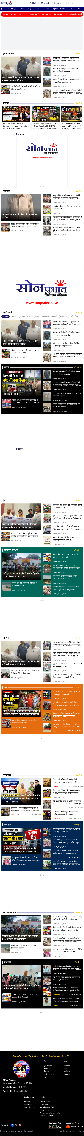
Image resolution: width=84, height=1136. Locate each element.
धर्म (79, 9)
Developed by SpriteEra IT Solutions (72, 1131)
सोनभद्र (14, 317)
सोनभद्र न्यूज (12, 9)
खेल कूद (46, 1071)
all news (5, 317)
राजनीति (39, 9)
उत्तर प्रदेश (67, 1066)
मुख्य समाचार (48, 1066)
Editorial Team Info (47, 1116)
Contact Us (28, 1104)
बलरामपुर (46, 317)
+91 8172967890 (25, 1087)
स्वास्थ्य (71, 9)
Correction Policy (46, 1104)
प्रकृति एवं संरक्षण (59, 9)
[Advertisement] (42, 35)
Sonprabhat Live (76, 1127)
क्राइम (30, 9)
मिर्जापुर (29, 317)
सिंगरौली (37, 317)
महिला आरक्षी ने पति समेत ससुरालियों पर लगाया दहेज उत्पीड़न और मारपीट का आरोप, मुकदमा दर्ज (39, 14)
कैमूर (77, 317)
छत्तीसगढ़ (67, 1071)
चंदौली (22, 317)
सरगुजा (54, 317)
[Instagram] (20, 1125)
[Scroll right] (81, 119)
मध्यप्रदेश (67, 1074)
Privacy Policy (45, 1102)
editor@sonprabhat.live (18, 1091)
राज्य (22, 9)
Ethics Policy (44, 1110)
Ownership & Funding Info (50, 1113)
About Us (27, 1102)
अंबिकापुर (63, 317)
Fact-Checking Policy (47, 1107)
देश (47, 9)
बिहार (66, 1069)
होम (2, 9)
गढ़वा (70, 317)
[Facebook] (12, 1125)
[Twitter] (16, 1125)
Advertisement (29, 1107)
